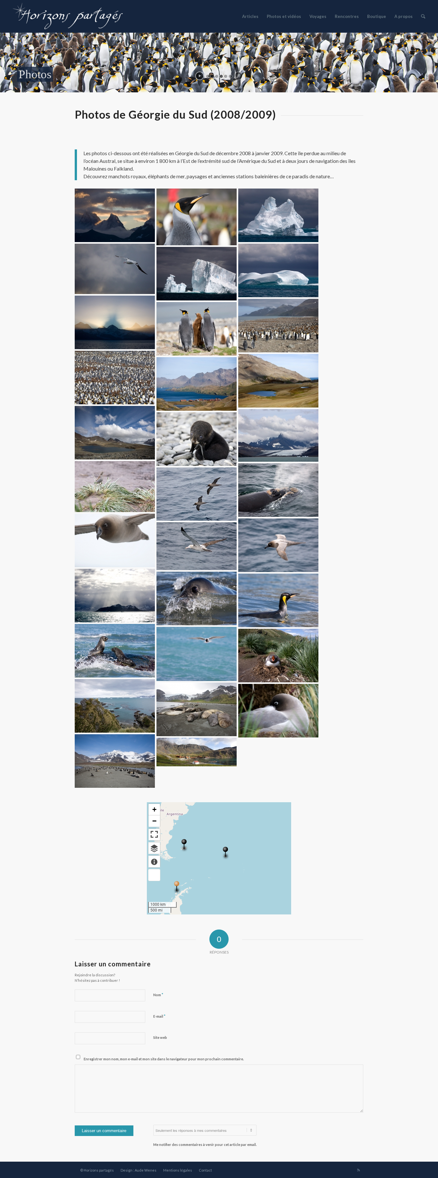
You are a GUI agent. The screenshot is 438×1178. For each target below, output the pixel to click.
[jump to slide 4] (221, 76)
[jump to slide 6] (230, 76)
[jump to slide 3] (217, 76)
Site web (160, 1037)
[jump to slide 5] (225, 76)
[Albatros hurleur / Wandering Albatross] (115, 269)
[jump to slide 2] (212, 76)
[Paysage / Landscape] (115, 215)
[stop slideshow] (238, 76)
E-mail (159, 1016)
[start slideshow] (199, 76)
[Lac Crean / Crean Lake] (115, 432)
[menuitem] (250, 16)
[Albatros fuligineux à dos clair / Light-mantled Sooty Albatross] (115, 540)
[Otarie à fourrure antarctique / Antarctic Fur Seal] (115, 650)
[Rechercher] (423, 16)
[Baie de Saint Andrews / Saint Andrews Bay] (115, 761)
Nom (158, 994)
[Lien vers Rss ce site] (358, 1170)
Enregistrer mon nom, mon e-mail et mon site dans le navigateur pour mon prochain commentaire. (164, 1059)
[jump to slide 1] (208, 76)
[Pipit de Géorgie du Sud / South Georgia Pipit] (115, 486)
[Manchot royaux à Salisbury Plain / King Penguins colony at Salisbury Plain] (115, 377)
